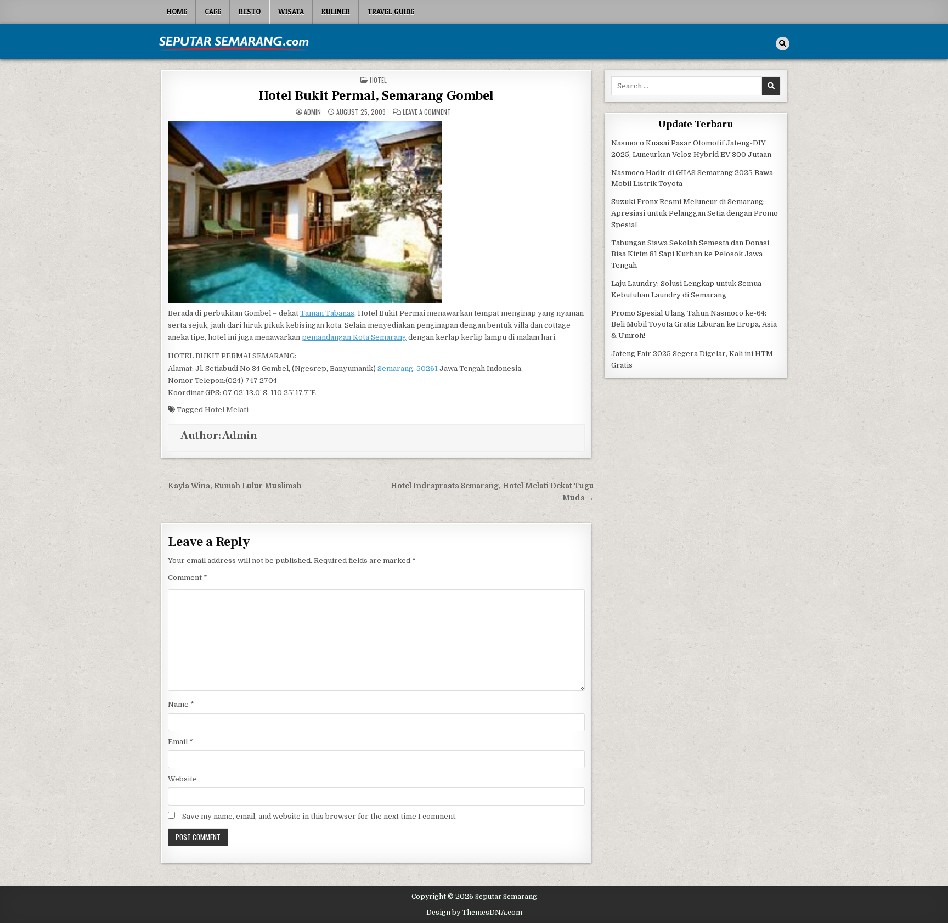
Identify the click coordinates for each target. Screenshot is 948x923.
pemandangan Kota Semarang (354, 337)
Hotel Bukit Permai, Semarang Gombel (376, 95)
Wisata (291, 11)
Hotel (378, 80)
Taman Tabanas (327, 313)
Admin (312, 112)
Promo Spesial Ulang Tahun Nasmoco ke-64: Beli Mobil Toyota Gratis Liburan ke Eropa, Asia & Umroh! (694, 324)
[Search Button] (782, 43)
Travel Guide (391, 11)
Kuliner (335, 11)
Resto (250, 11)
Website (182, 779)
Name (181, 704)
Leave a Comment (427, 112)
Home (177, 11)
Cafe (213, 11)
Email (180, 742)
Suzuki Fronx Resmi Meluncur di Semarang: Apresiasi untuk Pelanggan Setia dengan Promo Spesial (694, 213)
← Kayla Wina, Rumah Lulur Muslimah (230, 486)
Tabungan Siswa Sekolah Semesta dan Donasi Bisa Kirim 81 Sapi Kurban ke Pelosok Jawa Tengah (690, 254)
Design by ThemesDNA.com (474, 912)
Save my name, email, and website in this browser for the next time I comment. (319, 816)
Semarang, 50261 (407, 368)
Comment (187, 577)
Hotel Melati (227, 410)
